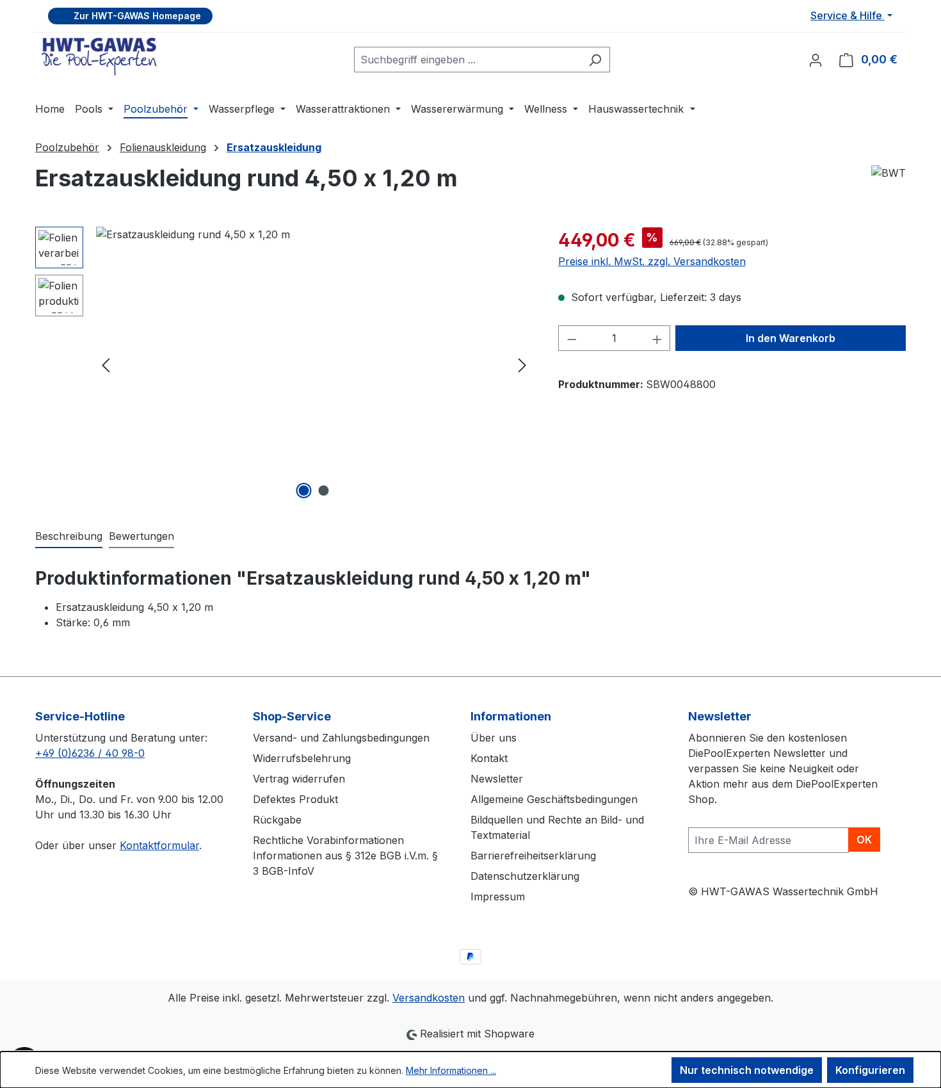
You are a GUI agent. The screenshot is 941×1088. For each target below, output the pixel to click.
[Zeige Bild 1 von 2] (304, 490)
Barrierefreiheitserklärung (533, 855)
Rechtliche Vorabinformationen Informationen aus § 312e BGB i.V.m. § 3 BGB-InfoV (345, 855)
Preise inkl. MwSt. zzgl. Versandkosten (652, 261)
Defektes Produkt (295, 799)
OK (864, 839)
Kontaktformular (159, 845)
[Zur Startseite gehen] (99, 57)
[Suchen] (595, 59)
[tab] (68, 536)
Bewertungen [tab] (141, 536)
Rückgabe (277, 819)
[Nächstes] (522, 365)
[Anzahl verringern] (571, 338)
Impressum (497, 896)
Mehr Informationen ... (451, 1070)
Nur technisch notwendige (747, 1070)
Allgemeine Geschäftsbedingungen (554, 799)
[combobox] (467, 59)
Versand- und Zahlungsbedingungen (341, 737)
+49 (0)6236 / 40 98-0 (90, 753)
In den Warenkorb (790, 338)
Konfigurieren (870, 1070)
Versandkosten (428, 997)
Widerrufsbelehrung (302, 758)
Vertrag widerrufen (299, 778)
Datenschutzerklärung (524, 876)
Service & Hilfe (847, 15)
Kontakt (489, 758)
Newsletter (496, 778)
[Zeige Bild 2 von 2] (324, 490)
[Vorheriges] (105, 365)
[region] (283, 364)
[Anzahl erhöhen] (657, 338)
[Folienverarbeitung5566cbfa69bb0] (314, 364)
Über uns (493, 737)
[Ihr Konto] (815, 59)
